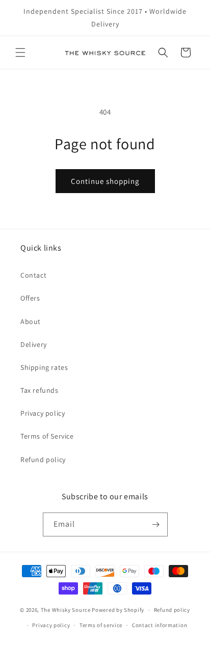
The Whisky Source (66, 609)
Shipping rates (44, 367)
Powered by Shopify (118, 609)
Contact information (159, 625)
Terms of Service (47, 436)
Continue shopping (105, 181)
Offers (30, 298)
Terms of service (101, 625)
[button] (20, 52)
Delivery (33, 344)
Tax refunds (39, 390)
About (30, 321)
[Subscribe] (156, 524)
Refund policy (43, 459)
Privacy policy (42, 413)
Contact (33, 275)
